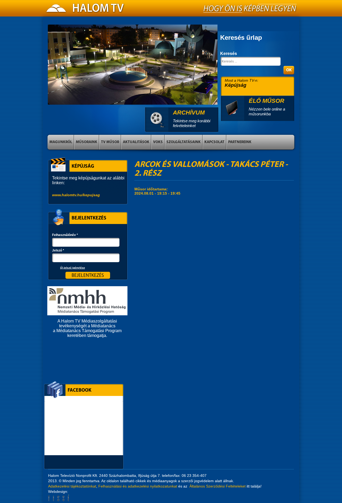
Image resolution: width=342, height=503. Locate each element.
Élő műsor (266, 100)
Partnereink (239, 142)
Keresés (228, 53)
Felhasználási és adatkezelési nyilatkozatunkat (137, 486)
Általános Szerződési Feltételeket (217, 486)
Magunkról (60, 142)
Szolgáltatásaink (183, 142)
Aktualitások (136, 142)
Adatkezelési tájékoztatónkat (72, 486)
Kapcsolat (214, 142)
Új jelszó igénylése (72, 267)
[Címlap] (85, 10)
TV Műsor (110, 142)
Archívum (189, 112)
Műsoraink (86, 142)
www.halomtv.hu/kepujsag (76, 195)
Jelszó (58, 250)
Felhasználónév (65, 235)
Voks (158, 142)
